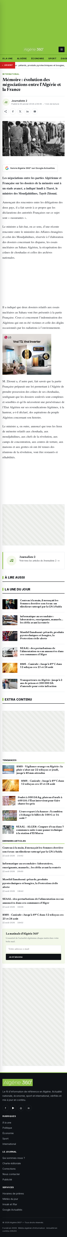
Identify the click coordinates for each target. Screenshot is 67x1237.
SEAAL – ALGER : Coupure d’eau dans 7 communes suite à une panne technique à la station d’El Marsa (40, 830)
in (29, 1108)
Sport (52, 58)
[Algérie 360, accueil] (33, 49)
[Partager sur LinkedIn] (27, 111)
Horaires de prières (13, 1193)
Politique (7, 1127)
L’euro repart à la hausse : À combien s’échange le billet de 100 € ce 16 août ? (40, 815)
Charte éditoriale (11, 1163)
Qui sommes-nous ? (13, 1158)
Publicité (7, 1179)
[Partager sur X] (20, 111)
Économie (37, 58)
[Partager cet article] (5, 111)
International (11, 74)
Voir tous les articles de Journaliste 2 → (39, 560)
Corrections (9, 1168)
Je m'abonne (15, 957)
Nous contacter (11, 1174)
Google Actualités (12, 1209)
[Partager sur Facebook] (13, 111)
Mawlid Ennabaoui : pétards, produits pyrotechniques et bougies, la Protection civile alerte (30, 883)
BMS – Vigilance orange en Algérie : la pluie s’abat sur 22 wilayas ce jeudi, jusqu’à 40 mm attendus (39, 769)
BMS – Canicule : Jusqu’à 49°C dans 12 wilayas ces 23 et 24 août (42, 783)
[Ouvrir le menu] (62, 49)
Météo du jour (10, 1198)
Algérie (22, 58)
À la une (7, 58)
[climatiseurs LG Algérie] (33, 354)
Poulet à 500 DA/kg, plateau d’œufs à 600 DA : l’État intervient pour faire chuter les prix (40, 800)
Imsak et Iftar (9, 1204)
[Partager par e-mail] (35, 111)
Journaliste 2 (19, 100)
